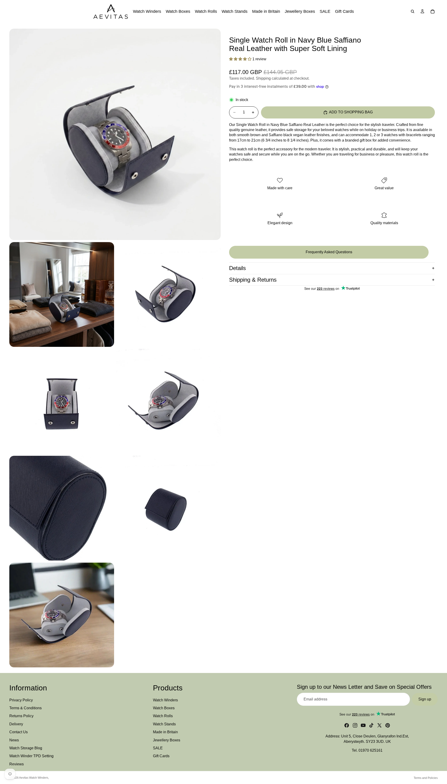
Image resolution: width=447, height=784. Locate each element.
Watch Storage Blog (25, 748)
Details (237, 268)
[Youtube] (363, 725)
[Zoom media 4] (61, 401)
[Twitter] (379, 725)
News (14, 740)
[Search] (412, 11)
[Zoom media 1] (115, 134)
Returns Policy (21, 716)
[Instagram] (355, 725)
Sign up (424, 699)
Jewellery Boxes (166, 740)
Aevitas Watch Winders (33, 777)
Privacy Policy (21, 700)
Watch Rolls (163, 716)
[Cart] (432, 11)
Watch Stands (164, 724)
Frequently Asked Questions (329, 252)
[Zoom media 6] (61, 508)
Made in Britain (165, 732)
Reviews (16, 764)
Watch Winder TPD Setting (31, 756)
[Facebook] (346, 725)
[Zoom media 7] (168, 508)
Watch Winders (165, 700)
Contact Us (18, 732)
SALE (158, 748)
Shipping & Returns (253, 280)
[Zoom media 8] (61, 615)
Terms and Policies (426, 778)
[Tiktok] (371, 725)
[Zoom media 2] (61, 294)
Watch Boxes (164, 708)
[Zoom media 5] (168, 401)
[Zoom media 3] (168, 294)
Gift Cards (161, 756)
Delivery (16, 724)
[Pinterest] (387, 725)
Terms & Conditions (25, 708)
